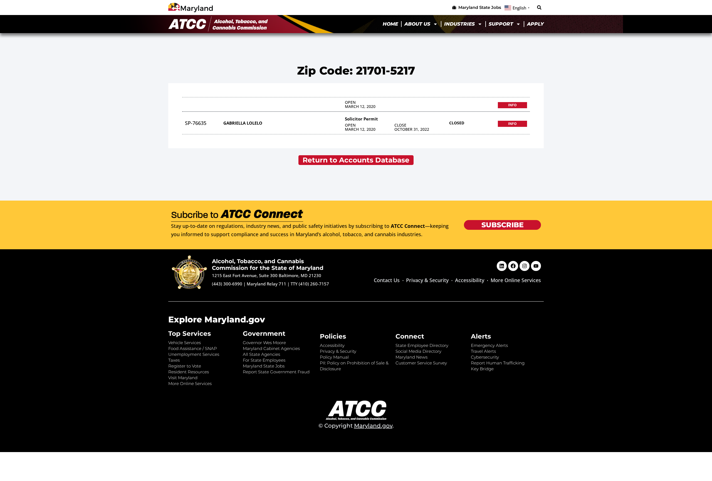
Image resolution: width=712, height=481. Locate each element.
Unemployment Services (193, 354)
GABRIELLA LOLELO (242, 123)
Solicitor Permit (361, 119)
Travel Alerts (483, 351)
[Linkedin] (502, 266)
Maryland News (411, 357)
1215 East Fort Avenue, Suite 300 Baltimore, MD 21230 (266, 275)
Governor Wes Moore (264, 342)
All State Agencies (261, 354)
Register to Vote (184, 366)
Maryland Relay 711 (267, 284)
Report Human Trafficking (498, 363)
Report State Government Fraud (276, 371)
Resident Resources (188, 371)
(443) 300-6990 (227, 284)
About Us (417, 24)
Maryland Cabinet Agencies (271, 348)
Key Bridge (482, 368)
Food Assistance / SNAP (192, 348)
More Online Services (516, 280)
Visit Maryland (182, 377)
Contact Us (387, 280)
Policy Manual (334, 357)
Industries (459, 24)
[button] (539, 7)
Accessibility (469, 280)
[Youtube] (536, 266)
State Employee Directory (421, 345)
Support (501, 24)
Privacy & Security (427, 280)
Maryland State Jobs (264, 366)
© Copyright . (356, 425)
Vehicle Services (184, 342)
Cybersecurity (485, 357)
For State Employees (264, 360)
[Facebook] (513, 266)
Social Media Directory (418, 351)
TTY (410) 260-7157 (310, 284)
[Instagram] (525, 266)
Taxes (174, 360)
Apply (535, 24)
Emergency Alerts (489, 345)
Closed (456, 122)
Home (390, 24)
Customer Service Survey (421, 363)
